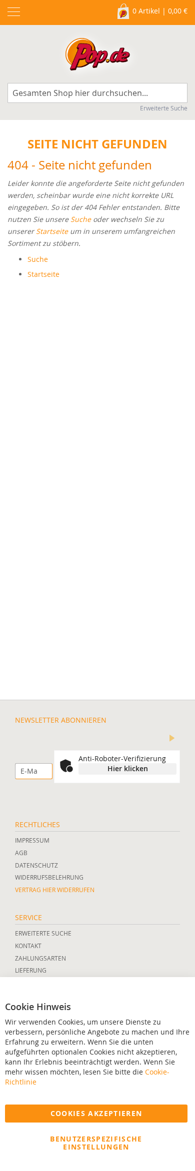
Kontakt (28, 946)
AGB (21, 853)
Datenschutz (36, 865)
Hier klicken (128, 768)
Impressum (32, 840)
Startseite (52, 231)
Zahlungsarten (40, 958)
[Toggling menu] (14, 11)
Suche (80, 219)
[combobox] (98, 93)
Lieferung (30, 970)
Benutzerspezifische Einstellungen (96, 1143)
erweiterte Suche (43, 933)
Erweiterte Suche (164, 108)
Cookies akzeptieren (96, 1113)
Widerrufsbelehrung (49, 877)
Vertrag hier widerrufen (54, 890)
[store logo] (97, 56)
